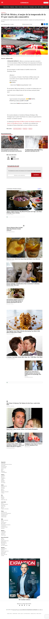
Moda (2, 489)
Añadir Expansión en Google (28, 24)
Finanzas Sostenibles (5, 524)
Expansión (13, 157)
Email (19, 175)
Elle (2, 495)
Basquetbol (3, 541)
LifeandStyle (4, 472)
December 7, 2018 (27, 85)
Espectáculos (4, 486)
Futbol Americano (5, 540)
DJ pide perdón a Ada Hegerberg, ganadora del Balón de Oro (34, 150)
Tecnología (31, 6)
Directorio (38, 613)
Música (2, 507)
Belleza (2, 490)
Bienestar (3, 553)
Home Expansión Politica (6, 464)
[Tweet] (42, 24)
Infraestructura (4, 514)
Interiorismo (3, 516)
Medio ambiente (4, 520)
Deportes (30, 128)
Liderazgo (3, 532)
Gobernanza (3, 522)
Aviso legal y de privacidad (24, 613)
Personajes (3, 552)
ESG (39, 6)
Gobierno (3, 475)
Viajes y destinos (5, 551)
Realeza (3, 487)
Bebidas (3, 549)
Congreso (3, 478)
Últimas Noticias (6, 6)
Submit (36, 175)
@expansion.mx (24, 605)
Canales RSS (33, 613)
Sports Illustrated (4, 537)
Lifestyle (3, 544)
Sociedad (3, 482)
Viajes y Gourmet (4, 491)
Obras (36, 6)
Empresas (12, 6)
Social (2, 521)
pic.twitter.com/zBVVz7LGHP (21, 100)
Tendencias (3, 12)
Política (16, 6)
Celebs (2, 498)
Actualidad (3, 531)
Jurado (2, 555)
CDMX (2, 479)
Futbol (2, 538)
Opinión (3, 481)
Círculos (3, 488)
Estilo (2, 503)
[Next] (46, 141)
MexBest (3, 547)
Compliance (14, 613)
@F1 (31, 78)
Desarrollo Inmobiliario (6, 513)
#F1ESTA (32, 99)
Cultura (2, 492)
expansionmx (20, 605)
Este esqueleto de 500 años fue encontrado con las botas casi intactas (11, 150)
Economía (20, 6)
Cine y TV (3, 506)
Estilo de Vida (4, 554)
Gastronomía (4, 548)
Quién (2, 484)
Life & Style (3, 502)
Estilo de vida (4, 499)
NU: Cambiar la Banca (24, 599)
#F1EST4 (13, 82)
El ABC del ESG (4, 527)
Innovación (3, 525)
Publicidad (9, 613)
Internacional (25, 6)
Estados (3, 480)
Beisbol (2, 539)
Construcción (4, 512)
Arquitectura (3, 515)
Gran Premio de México (17, 128)
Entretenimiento (4, 504)
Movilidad (3, 523)
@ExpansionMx (9, 58)
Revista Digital (46, 2)
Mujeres (42, 6)
